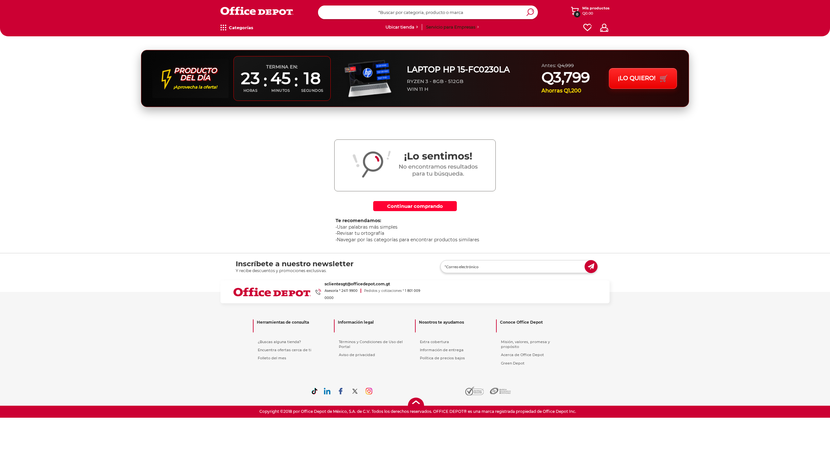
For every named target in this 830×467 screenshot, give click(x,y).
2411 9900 (349, 291)
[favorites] (587, 28)
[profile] (604, 28)
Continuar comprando (415, 206)
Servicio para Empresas (450, 27)
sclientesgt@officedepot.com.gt (357, 283)
